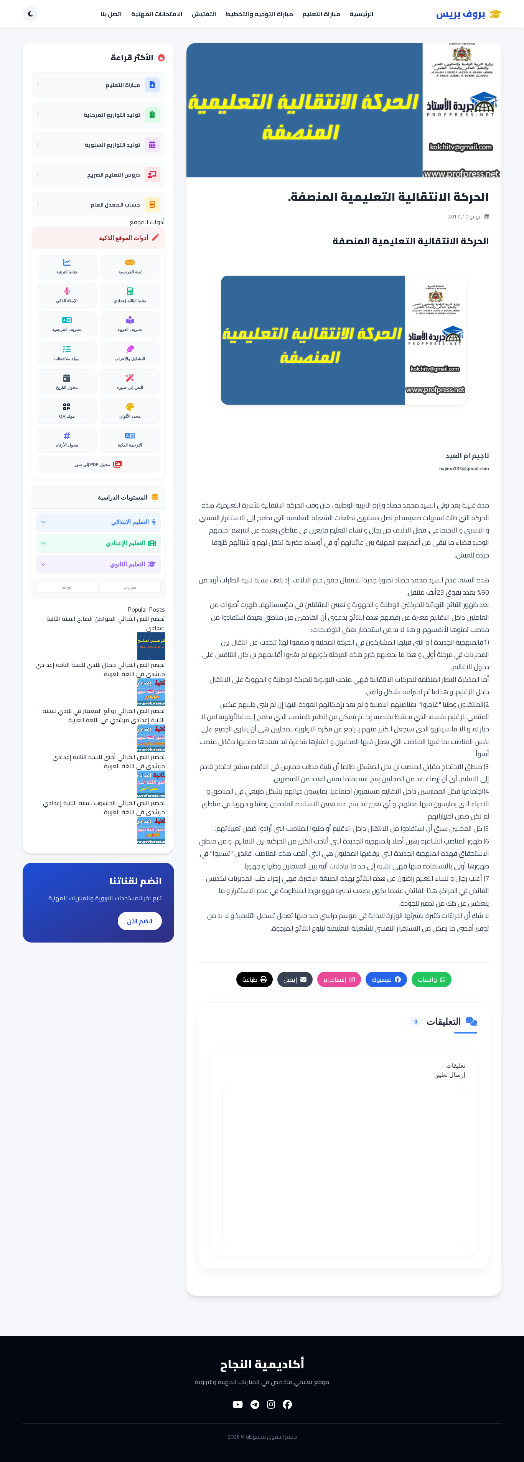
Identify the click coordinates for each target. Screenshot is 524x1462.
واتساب (427, 979)
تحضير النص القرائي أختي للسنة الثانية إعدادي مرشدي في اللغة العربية (109, 761)
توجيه (66, 587)
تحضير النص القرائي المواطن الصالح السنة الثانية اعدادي (105, 623)
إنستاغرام (334, 979)
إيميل (290, 979)
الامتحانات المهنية (157, 13)
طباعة (249, 979)
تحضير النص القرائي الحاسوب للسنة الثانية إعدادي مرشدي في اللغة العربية (104, 807)
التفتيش (204, 13)
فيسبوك (382, 979)
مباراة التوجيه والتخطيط (259, 13)
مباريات (130, 587)
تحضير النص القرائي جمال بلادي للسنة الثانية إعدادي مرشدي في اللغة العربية (100, 669)
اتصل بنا (111, 13)
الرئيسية (361, 13)
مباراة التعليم (321, 13)
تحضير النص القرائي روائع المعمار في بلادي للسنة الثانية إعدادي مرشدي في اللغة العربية (104, 715)
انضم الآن (140, 921)
